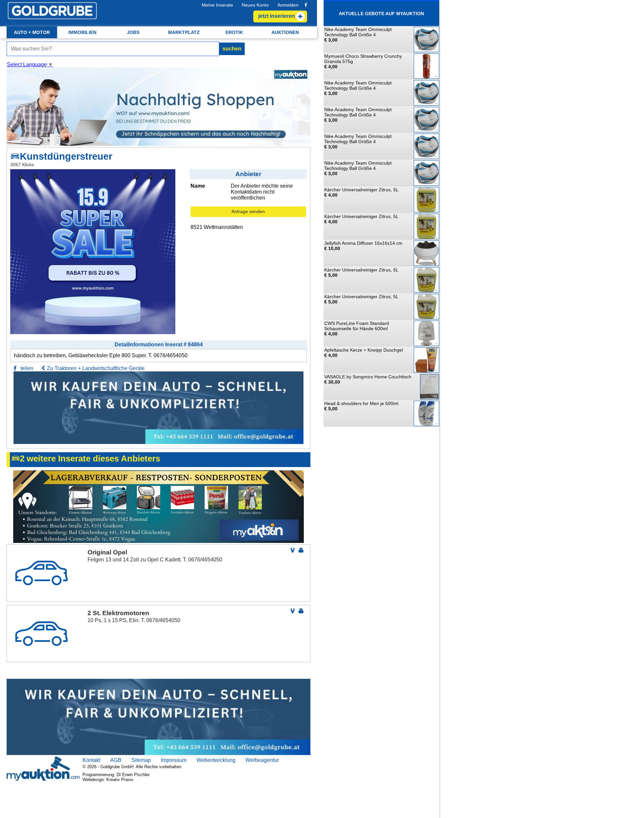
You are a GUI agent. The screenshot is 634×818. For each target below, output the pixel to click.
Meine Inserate (217, 5)
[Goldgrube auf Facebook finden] (306, 5)
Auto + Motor (32, 32)
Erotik (234, 32)
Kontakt (91, 760)
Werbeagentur (262, 760)
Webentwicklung (215, 760)
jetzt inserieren (276, 16)
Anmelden (288, 5)
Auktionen (285, 32)
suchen (232, 48)
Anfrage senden (248, 211)
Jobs (133, 32)
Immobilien (82, 32)
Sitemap (141, 760)
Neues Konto (255, 5)
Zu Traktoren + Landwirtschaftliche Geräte (96, 368)
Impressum (174, 760)
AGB (116, 760)
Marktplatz (184, 32)
